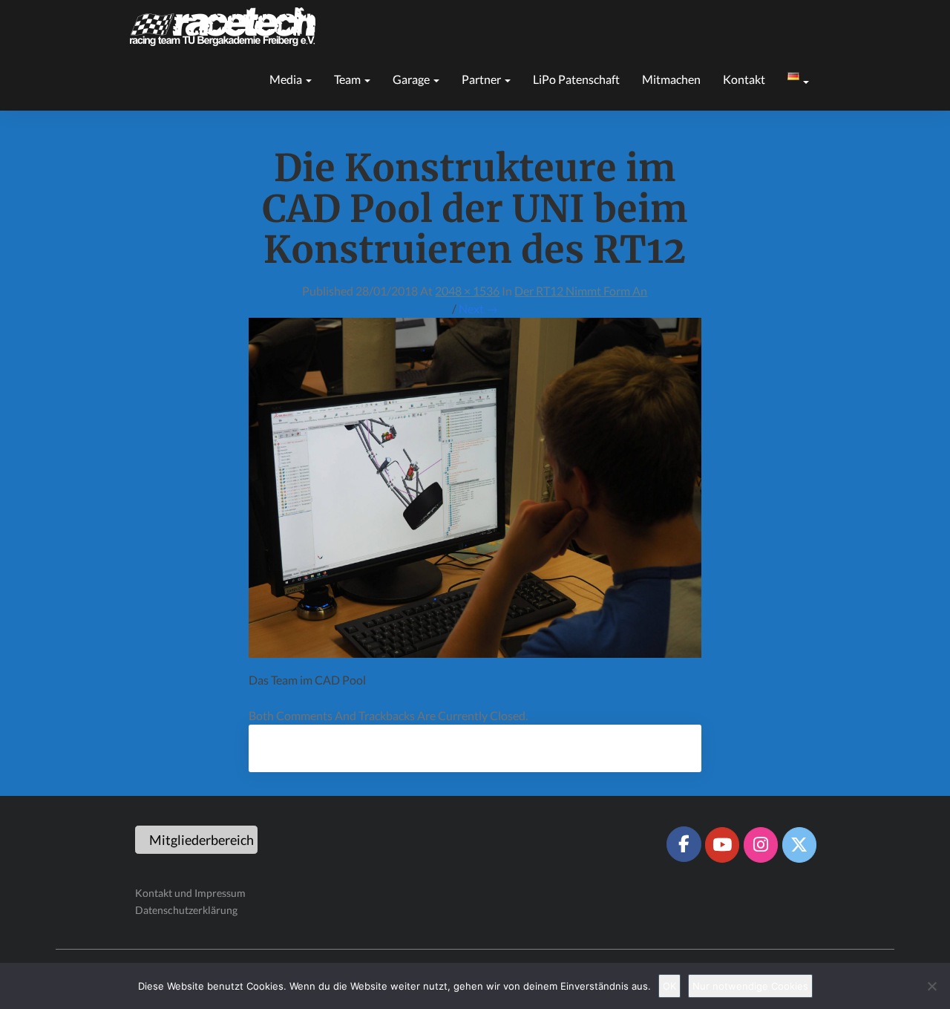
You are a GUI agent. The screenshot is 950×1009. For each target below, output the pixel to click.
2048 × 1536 (467, 291)
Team (348, 79)
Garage (412, 79)
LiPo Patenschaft (576, 79)
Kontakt (744, 79)
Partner (482, 79)
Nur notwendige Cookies (750, 986)
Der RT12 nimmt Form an (580, 291)
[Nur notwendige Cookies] (931, 986)
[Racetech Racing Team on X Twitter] (799, 845)
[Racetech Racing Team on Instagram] (761, 845)
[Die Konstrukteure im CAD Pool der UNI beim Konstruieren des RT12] (475, 492)
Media (286, 79)
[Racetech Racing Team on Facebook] (683, 844)
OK (669, 986)
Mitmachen (671, 79)
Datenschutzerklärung (186, 910)
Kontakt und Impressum (190, 892)
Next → (478, 308)
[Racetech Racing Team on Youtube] (722, 845)
